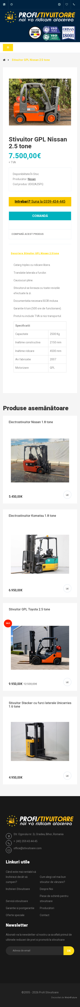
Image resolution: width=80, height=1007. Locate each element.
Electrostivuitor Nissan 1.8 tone (31, 422)
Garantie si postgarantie (20, 908)
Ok (69, 951)
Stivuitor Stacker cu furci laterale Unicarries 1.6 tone (40, 705)
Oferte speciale (15, 915)
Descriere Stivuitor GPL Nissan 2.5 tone (35, 253)
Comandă (40, 216)
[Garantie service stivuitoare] (68, 4)
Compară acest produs (25, 234)
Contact (44, 915)
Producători (47, 908)
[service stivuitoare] (60, 4)
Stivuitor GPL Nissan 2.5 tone (31, 60)
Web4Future (71, 997)
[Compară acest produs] (67, 495)
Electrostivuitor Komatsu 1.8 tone (32, 515)
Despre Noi (46, 889)
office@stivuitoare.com (28, 848)
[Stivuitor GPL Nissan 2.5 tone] (40, 102)
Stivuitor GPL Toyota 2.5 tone (29, 609)
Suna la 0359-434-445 (40, 201)
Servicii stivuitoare (17, 901)
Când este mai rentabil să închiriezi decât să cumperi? (21, 877)
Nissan (32, 179)
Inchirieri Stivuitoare (18, 889)
